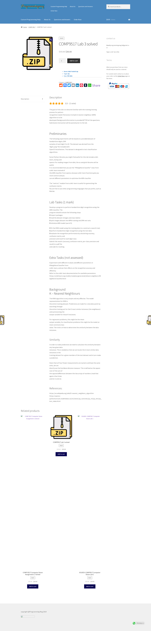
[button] (51, 39)
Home (25, 27)
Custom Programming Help (59, 6)
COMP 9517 (31, 27)
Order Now (54, 11)
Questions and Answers (85, 6)
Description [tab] (25, 99)
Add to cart (74, 61)
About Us (72, 6)
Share (96, 85)
